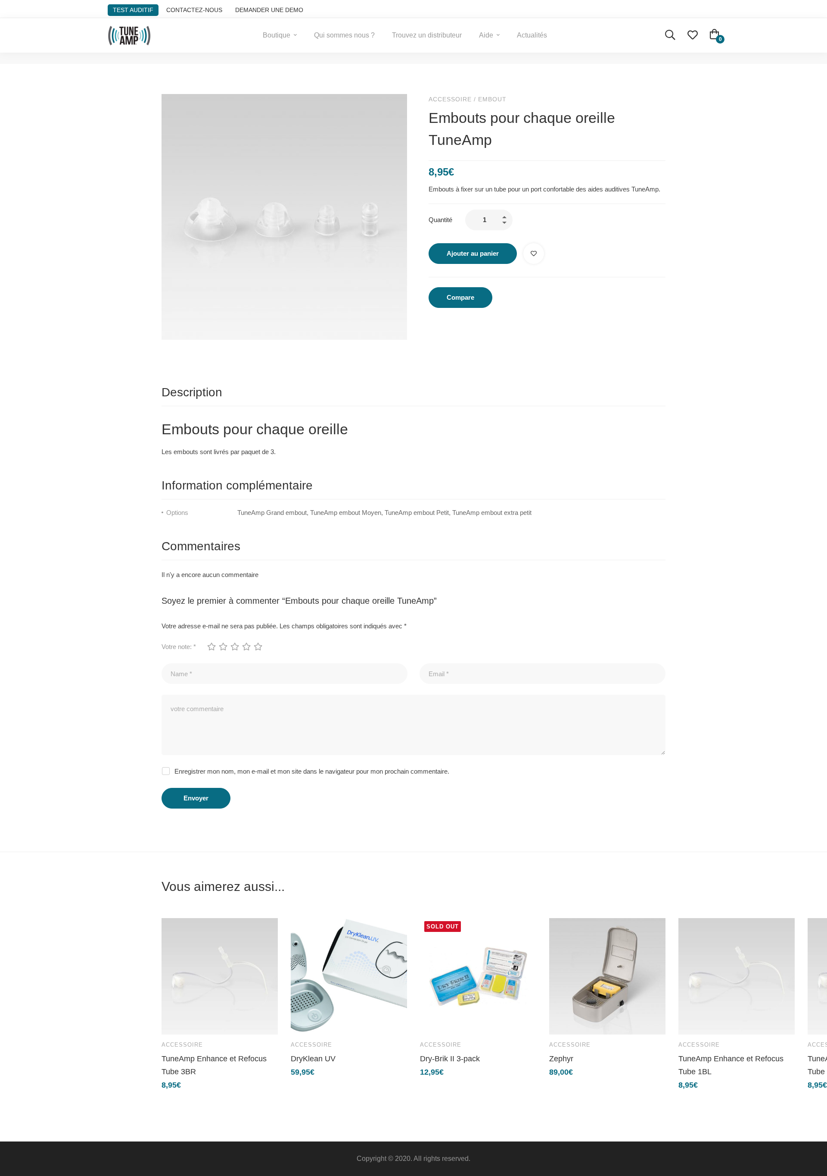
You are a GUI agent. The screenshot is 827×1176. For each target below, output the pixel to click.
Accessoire (450, 99)
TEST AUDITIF (133, 9)
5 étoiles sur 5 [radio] (257, 646)
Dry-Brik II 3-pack (450, 1058)
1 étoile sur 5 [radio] (211, 646)
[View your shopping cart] (714, 35)
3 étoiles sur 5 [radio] (234, 646)
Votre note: (179, 646)
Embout (492, 99)
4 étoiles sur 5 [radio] (246, 646)
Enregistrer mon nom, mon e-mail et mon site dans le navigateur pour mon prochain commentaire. (311, 771)
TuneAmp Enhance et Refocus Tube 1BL (730, 1065)
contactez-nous (194, 9)
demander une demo (269, 9)
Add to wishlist (533, 253)
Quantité (440, 219)
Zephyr (561, 1058)
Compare (460, 297)
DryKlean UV (313, 1058)
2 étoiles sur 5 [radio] (223, 646)
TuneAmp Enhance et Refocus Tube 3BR (214, 1065)
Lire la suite (434, 1020)
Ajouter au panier (473, 253)
